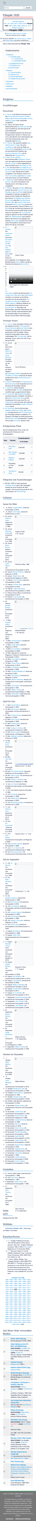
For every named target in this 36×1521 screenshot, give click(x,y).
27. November (9, 394)
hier (17, 1499)
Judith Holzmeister (19, 589)
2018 (24, 1320)
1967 (11, 1305)
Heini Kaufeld (14, 916)
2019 (28, 1320)
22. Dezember (9, 408)
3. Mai (7, 167)
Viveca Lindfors (20, 1161)
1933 (19, 1293)
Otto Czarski (15, 709)
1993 (19, 1312)
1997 (11, 1314)
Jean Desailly (17, 980)
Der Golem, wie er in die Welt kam (9, 242)
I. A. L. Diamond (16, 848)
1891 (19, 1280)
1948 (6, 1299)
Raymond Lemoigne (17, 802)
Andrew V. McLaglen (16, 920)
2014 (6, 1320)
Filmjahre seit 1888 (18, 1278)
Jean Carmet (15, 719)
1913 (11, 1287)
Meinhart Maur (9, 202)
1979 (11, 1309)
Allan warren (25, 1412)
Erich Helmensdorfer (17, 771)
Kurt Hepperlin (14, 906)
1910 (24, 1285)
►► (29, 26)
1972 (6, 1307)
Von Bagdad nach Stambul (21, 198)
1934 (24, 1293)
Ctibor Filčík (16, 935)
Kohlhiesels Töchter (24, 159)
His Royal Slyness (26, 382)
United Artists (9, 402)
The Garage (23, 326)
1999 (19, 1314)
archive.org (26, 1247)
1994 (24, 1312)
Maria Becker (7, 546)
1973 (11, 1307)
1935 (28, 1293)
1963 (19, 1303)
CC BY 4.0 (31, 764)
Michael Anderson (18, 572)
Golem (18, 262)
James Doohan (16, 641)
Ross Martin (15, 686)
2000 (24, 1314)
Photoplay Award (10, 485)
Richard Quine (19, 1116)
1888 (6, 1280)
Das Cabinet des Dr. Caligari (22, 38)
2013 (28, 1318)
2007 (28, 1316)
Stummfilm (25, 149)
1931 (11, 1293)
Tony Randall (17, 597)
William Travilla (16, 690)
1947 (28, 1297)
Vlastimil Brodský (20, 1157)
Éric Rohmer (15, 675)
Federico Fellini (8, 519)
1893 (28, 1280)
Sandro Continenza (11, 898)
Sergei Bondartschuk (8, 1034)
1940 (24, 1295)
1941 (28, 1295)
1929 (28, 1291)
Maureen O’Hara (8, 945)
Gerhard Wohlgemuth (18, 671)
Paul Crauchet (14, 902)
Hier (25, 1499)
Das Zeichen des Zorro (17, 398)
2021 (11, 1322)
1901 (11, 1283)
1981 (19, 1309)
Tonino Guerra (16, 663)
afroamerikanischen (24, 378)
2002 (6, 1316)
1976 (24, 1307)
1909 (19, 1285)
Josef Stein (18, 192)
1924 (23, 26)
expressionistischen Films (13, 153)
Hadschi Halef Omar (23, 202)
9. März (7, 157)
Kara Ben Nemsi (25, 200)
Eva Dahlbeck (16, 649)
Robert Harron (18, 1182)
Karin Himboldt (17, 580)
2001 (28, 1314)
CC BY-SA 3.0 (30, 628)
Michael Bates (19, 1145)
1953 (28, 1299)
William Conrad (20, 1047)
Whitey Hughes (20, 1105)
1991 (11, 1312)
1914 (15, 1287)
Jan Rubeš (14, 784)
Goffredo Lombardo (17, 736)
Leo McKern (15, 667)
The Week (19, 390)
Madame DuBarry (11, 459)
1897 (19, 1281)
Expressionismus (10, 307)
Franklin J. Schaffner (17, 779)
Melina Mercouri (18, 1093)
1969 (19, 1305)
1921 (10, 26)
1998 (15, 1314)
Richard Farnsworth (21, 997)
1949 (11, 1299)
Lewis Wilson (7, 565)
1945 (19, 1297)
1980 (15, 1309)
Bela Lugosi (11, 120)
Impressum (9, 1519)
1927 (19, 1291)
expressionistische (8, 234)
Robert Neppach (10, 303)
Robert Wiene (10, 40)
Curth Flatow (17, 512)
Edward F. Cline (12, 418)
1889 (11, 1280)
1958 (24, 1301)
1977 (28, 1307)
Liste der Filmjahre (18, 21)
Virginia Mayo (19, 1140)
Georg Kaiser (28, 295)
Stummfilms (25, 264)
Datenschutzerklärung (22, 1519)
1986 (15, 1311)
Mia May (18, 141)
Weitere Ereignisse (18, 28)
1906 (6, 1285)
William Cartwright (18, 985)
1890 (15, 1280)
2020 (6, 1322)
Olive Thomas (7, 1191)
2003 (11, 1316)
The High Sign (21, 336)
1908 (15, 1285)
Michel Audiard (15, 732)
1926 (15, 1291)
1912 (6, 1287)
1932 (15, 1293)
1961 (11, 1303)
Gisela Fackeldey (20, 1120)
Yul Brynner (8, 864)
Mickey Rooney (7, 1015)
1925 (11, 1291)
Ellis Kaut (18, 1124)
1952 (24, 1299)
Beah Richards (8, 880)
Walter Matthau (7, 1063)
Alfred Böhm (15, 694)
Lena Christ (14, 1177)
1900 (6, 1283)
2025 (28, 1322)
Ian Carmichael (8, 824)
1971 (28, 1305)
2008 (6, 1318)
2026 (13, 1324)
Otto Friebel (18, 1153)
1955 (11, 1301)
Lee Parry (29, 118)
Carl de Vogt (9, 200)
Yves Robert (7, 836)
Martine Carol (7, 744)
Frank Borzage (21, 491)
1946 (24, 1297)
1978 (6, 1309)
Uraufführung (9, 147)
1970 (24, 1305)
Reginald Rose (19, 1149)
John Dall (8, 759)
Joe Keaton (17, 420)
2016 (15, 1320)
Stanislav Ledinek (16, 844)
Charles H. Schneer (17, 728)
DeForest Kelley (8, 532)
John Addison (16, 659)
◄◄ (4, 23)
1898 (24, 1281)
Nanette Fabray (18, 1097)
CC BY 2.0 (19, 1352)
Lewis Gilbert (16, 645)
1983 (28, 1309)
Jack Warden (19, 1005)
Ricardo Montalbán (21, 1132)
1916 (11, 23)
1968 (15, 1305)
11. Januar (8, 324)
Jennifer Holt (19, 1112)
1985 (11, 1311)
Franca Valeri (14, 924)
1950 (15, 1299)
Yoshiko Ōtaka (17, 584)
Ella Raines (16, 931)
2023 (19, 1322)
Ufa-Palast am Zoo (25, 165)
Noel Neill (18, 1136)
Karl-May (21, 188)
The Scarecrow (26, 412)
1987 (19, 1311)
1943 (11, 1297)
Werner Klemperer (17, 679)
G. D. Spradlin (17, 993)
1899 (28, 1281)
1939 (19, 1295)
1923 (18, 26)
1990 (6, 1312)
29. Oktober (7, 228)
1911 (28, 1285)
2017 (19, 1320)
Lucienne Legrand (16, 912)
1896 (15, 1281)
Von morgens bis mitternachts (18, 294)
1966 (6, 1305)
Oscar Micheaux (8, 356)
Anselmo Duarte (16, 715)
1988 (24, 1311)
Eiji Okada (14, 794)
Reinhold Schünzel (24, 169)
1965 (28, 1303)
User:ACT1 (14, 1424)
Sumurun (8, 182)
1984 (6, 1311)
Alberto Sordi (15, 798)
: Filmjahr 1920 (13, 1228)
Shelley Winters (7, 965)
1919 (24, 23)
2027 (18, 1324)
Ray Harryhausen (16, 852)
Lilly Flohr (8, 172)
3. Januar (8, 114)
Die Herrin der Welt (23, 127)
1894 (6, 1281)
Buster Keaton (23, 328)
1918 (20, 23)
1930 (6, 1293)
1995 (28, 1312)
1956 (15, 1301)
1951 (19, 1299)
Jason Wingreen (8, 1081)
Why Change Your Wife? (13, 453)
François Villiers (8, 623)
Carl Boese (8, 253)
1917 (15, 23)
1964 (24, 1303)
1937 (11, 1295)
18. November (26, 212)
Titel (12, 1456)
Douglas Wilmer (18, 508)
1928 (24, 1291)
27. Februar (8, 143)
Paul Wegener (8, 249)
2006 (24, 1316)
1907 (11, 1285)
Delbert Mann (17, 576)
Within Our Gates (8, 352)
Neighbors (8, 410)
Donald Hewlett (17, 989)
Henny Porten (12, 163)
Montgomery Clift (18, 1089)
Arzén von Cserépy (11, 176)
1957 (19, 1301)
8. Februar (8, 382)
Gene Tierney (19, 1128)
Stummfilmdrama (13, 116)
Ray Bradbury (17, 976)
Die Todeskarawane (15, 216)
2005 (19, 1316)
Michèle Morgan (7, 606)
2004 (15, 1316)
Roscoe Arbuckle (10, 328)
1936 (6, 1295)
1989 (28, 1311)
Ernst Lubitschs (16, 157)
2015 (11, 1320)
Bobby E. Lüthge (26, 176)
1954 (6, 1301)
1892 (24, 1280)
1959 (28, 1301)
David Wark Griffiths (14, 373)
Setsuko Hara (7, 810)
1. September (9, 180)
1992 (15, 1312)
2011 (19, 1318)
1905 (28, 1283)
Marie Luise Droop (19, 204)
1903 (19, 1283)
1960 (6, 1303)
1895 (11, 1281)
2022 (15, 1322)
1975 (19, 1307)
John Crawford (19, 1001)
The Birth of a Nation (11, 375)
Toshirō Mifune (15, 705)
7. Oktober (8, 188)
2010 (15, 1318)
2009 (11, 1318)
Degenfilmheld (22, 394)
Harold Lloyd (11, 384)
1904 (24, 1283)
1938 (15, 1295)
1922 (14, 26)
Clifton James (15, 775)
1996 (6, 1314)
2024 (24, 1322)
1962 (15, 1303)
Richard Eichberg (18, 118)
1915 (19, 1287)
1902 (15, 1283)
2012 (24, 1318)
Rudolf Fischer (15, 723)
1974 (15, 1307)
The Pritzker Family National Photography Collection (24, 764)
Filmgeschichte (20, 155)
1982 (24, 1309)
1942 (6, 1297)
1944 (15, 1297)
